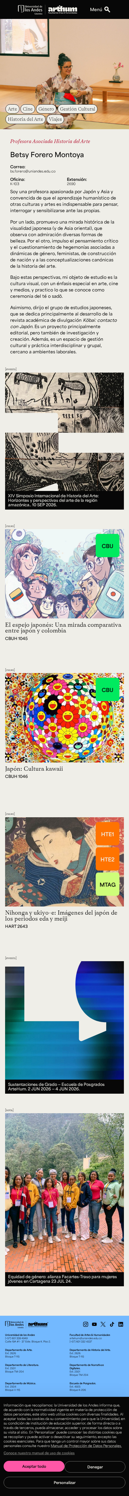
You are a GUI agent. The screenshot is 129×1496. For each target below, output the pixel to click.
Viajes (55, 119)
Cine (28, 109)
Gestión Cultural (77, 109)
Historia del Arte (25, 119)
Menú (96, 9)
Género (46, 109)
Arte (12, 109)
